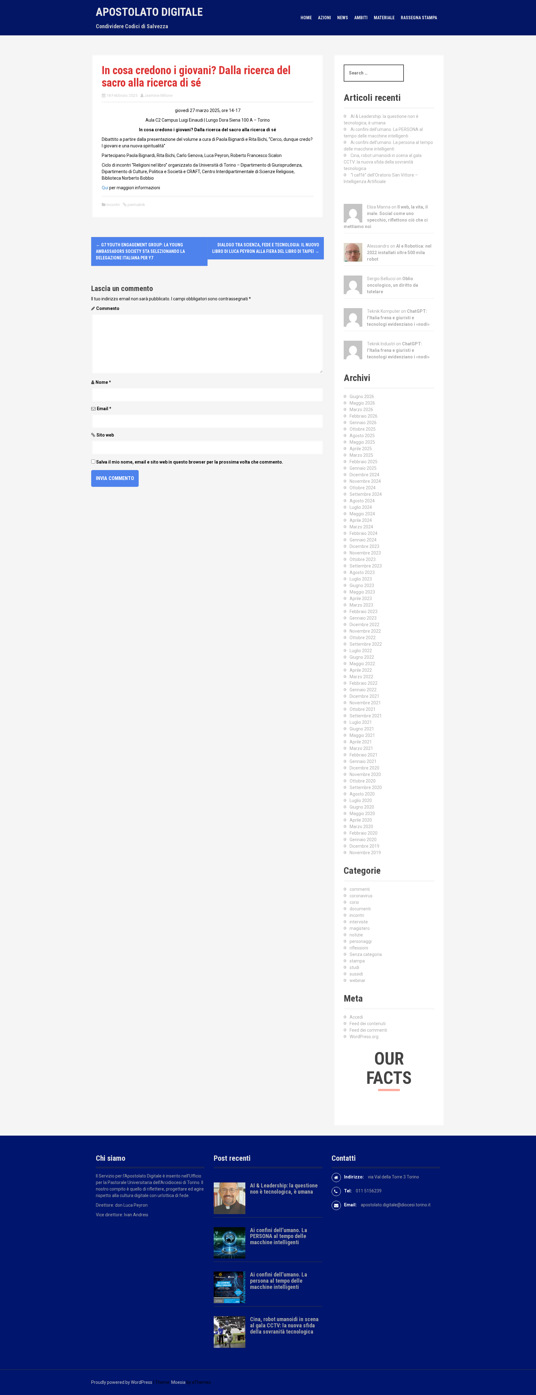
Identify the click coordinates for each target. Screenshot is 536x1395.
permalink (136, 204)
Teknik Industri (381, 343)
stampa (357, 960)
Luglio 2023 (361, 578)
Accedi (356, 1017)
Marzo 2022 (361, 676)
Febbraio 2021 (363, 754)
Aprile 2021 (361, 741)
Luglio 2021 (361, 722)
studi (354, 967)
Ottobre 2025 (363, 429)
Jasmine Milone (158, 95)
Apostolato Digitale (149, 12)
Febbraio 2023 (363, 611)
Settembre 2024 (366, 494)
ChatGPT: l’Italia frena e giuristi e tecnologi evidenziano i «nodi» (398, 318)
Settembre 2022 (366, 644)
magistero (360, 928)
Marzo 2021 (361, 748)
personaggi (361, 941)
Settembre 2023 (366, 565)
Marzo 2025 (361, 455)
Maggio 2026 (362, 403)
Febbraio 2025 (363, 461)
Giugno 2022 (362, 657)
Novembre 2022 (365, 631)
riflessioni (359, 947)
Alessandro (378, 246)
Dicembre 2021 (364, 696)
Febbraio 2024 (363, 533)
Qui (105, 187)
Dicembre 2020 (364, 767)
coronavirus (361, 895)
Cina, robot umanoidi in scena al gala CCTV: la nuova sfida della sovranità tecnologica (383, 162)
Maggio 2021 (362, 735)
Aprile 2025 (361, 448)
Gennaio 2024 (363, 539)
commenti (360, 889)
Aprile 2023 (361, 598)
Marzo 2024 (361, 526)
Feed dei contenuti (368, 1023)
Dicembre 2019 (364, 846)
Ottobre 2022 (363, 637)
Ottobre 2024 (363, 487)
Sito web (105, 435)
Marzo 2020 (361, 826)
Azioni (324, 17)
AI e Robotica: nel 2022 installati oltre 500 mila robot (399, 253)
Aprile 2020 (361, 820)
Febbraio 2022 (363, 683)
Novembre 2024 (365, 481)
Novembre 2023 (365, 552)
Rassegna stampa (419, 17)
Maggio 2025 (362, 442)
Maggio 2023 (362, 592)
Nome (103, 382)
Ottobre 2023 (363, 559)
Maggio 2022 (362, 663)
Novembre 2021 (365, 702)
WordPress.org (364, 1036)
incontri (113, 204)
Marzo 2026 (361, 409)
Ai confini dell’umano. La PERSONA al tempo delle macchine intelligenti (278, 1236)
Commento (107, 308)
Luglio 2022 (361, 650)
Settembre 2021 (366, 715)
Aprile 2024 (361, 520)
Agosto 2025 (362, 435)
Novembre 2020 (365, 774)
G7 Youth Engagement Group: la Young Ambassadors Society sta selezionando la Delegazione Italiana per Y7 (140, 251)
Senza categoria (366, 954)
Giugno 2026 (362, 396)
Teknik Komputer (383, 311)
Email (104, 408)
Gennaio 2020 (363, 839)
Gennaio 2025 (363, 468)
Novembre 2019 (365, 852)
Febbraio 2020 (363, 833)
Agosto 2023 (362, 572)
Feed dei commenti (368, 1030)
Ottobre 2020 (363, 780)
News (342, 17)
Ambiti (361, 17)
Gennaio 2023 (363, 618)
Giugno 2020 (362, 807)
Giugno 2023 (362, 585)
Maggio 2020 (362, 813)
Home (306, 17)
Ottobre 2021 (363, 709)
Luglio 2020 (361, 800)
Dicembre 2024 (364, 474)
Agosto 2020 (362, 794)
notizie (356, 934)
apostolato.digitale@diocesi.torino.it (396, 1204)
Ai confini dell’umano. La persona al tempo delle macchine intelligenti (278, 1280)
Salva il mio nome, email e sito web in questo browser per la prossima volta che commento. (189, 462)
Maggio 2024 (362, 513)
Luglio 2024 (361, 507)
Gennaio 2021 (363, 761)
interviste (359, 921)
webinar (357, 980)
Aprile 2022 (361, 670)
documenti (360, 908)
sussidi (356, 973)
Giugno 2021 (362, 728)
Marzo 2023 (361, 605)
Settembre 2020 (366, 787)
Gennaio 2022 (363, 689)
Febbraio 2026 (363, 416)
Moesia (178, 1382)
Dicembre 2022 (364, 624)
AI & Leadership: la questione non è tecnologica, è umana (284, 1188)
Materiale (384, 17)
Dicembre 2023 (364, 546)
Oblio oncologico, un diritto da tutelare (392, 285)
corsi (354, 902)
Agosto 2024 (362, 500)
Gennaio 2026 (363, 422)
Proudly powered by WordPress (121, 1382)
